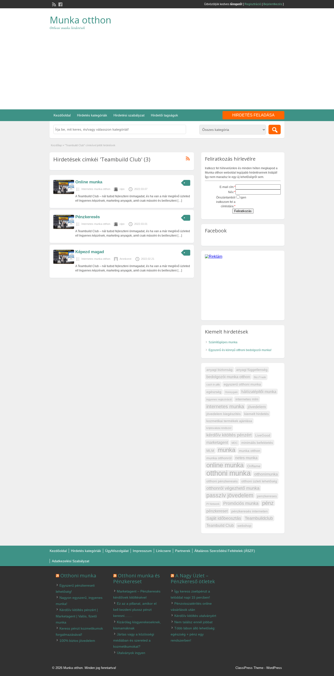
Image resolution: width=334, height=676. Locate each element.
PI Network (213, 503)
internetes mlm (246, 399)
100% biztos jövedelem (77, 641)
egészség (213, 392)
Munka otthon (80, 19)
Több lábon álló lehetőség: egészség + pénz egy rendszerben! (193, 634)
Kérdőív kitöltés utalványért (195, 616)
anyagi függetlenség (251, 370)
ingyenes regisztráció (219, 399)
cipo (122, 188)
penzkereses (267, 496)
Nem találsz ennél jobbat (193, 622)
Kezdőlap (56, 145)
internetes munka (225, 406)
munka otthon (249, 451)
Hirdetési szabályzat (129, 115)
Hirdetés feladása (253, 115)
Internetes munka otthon (95, 188)
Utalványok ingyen (131, 653)
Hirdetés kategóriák (92, 115)
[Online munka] (63, 193)
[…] (180, 200)
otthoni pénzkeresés (222, 481)
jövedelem (257, 407)
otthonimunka (266, 474)
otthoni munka (228, 473)
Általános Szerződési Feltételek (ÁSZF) (224, 551)
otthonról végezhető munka (232, 488)
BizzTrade (260, 377)
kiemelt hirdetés (256, 414)
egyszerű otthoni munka (242, 384)
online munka (225, 465)
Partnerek (182, 551)
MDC (235, 442)
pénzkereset (217, 511)
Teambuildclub (259, 518)
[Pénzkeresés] (63, 228)
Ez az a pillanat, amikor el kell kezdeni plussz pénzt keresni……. (134, 610)
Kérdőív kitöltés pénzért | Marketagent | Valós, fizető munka (77, 616)
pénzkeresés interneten (249, 511)
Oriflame (253, 466)
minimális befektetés (257, 443)
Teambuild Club (220, 525)
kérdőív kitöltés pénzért (229, 434)
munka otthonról (219, 458)
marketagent (217, 442)
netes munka (246, 458)
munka (226, 450)
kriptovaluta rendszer (219, 427)
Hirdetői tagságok (164, 115)
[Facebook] (60, 4)
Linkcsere (163, 551)
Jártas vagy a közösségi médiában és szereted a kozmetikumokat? (133, 640)
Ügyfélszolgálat (117, 551)
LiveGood (262, 435)
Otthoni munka (78, 575)
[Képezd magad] (63, 263)
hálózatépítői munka (258, 391)
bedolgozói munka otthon (228, 376)
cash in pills (213, 384)
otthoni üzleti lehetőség (259, 481)
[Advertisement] (167, 66)
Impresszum (142, 551)
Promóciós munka (240, 503)
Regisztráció (253, 4)
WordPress (274, 668)
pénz (268, 503)
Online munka (88, 182)
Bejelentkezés (272, 4)
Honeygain (231, 392)
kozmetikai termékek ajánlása (229, 421)
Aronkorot (125, 258)
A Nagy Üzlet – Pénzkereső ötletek (193, 578)
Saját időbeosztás (223, 518)
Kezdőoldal (62, 115)
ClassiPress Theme (249, 668)
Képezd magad (89, 252)
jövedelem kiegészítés (223, 414)
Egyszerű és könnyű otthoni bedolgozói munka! (240, 350)
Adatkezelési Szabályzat (70, 561)
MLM (210, 451)
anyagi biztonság (219, 370)
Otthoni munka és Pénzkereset (136, 578)
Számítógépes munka (223, 342)
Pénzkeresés (87, 217)
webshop (244, 526)
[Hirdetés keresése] (274, 129)
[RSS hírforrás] (54, 4)
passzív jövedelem (229, 495)
